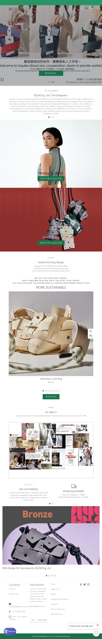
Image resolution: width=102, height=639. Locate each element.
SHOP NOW (51, 396)
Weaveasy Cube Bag (51, 378)
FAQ (53, 584)
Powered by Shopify (61, 636)
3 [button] (53, 82)
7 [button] (56, 390)
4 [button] (50, 390)
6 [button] (54, 390)
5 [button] (52, 390)
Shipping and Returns (60, 599)
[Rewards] (10, 631)
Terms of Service (58, 609)
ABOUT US (55, 589)
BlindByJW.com (45, 636)
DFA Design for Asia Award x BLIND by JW (26, 568)
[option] (51, 45)
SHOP (53, 594)
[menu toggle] (77, 8)
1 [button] (48, 82)
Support (54, 604)
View (51, 154)
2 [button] (51, 82)
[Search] (82, 8)
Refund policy (56, 614)
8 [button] (58, 390)
